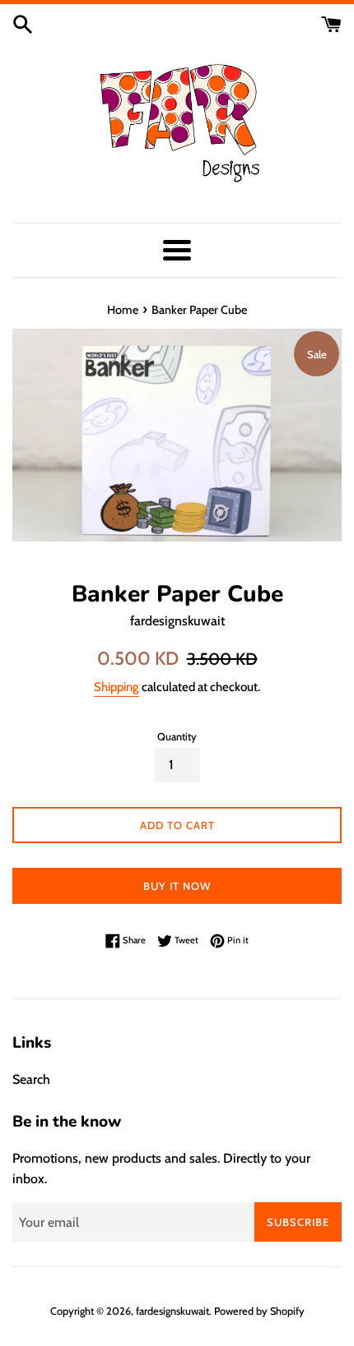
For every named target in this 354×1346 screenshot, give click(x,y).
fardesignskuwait (172, 1311)
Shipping (116, 687)
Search (31, 1079)
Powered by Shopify (259, 1311)
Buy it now (177, 885)
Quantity (177, 737)
